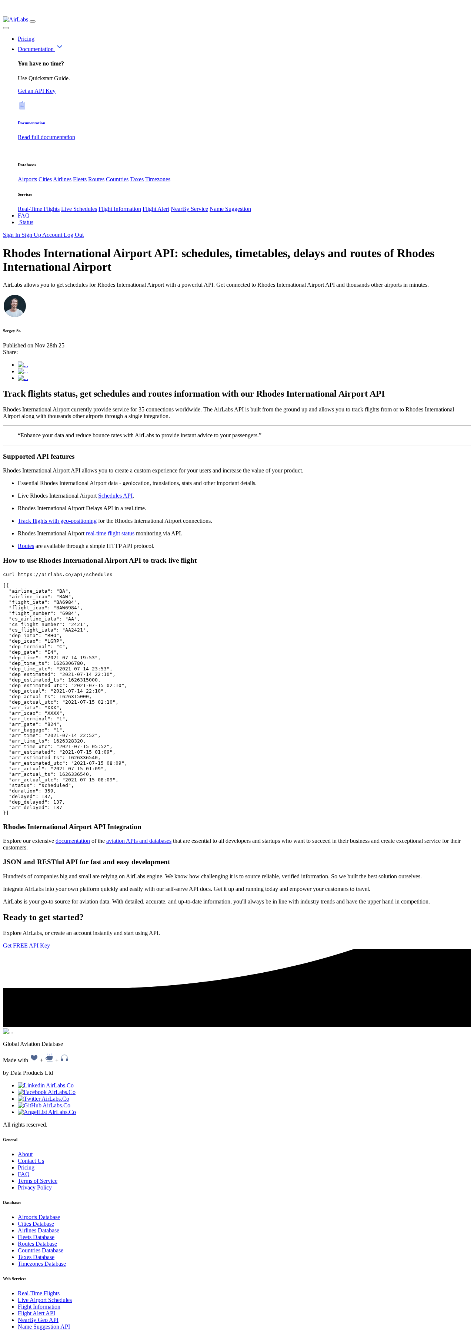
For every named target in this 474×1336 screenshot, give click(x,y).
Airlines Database (38, 1230)
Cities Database (36, 1224)
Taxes (137, 179)
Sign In (12, 235)
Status (25, 222)
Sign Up (31, 235)
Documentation (36, 49)
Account (53, 235)
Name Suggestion (230, 209)
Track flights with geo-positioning (57, 521)
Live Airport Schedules (45, 1300)
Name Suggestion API (44, 1326)
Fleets (80, 179)
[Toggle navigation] (33, 21)
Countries (117, 179)
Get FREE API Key (26, 945)
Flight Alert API (36, 1313)
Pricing (26, 39)
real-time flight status (110, 533)
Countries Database (40, 1250)
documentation (73, 841)
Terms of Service (37, 1181)
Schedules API (115, 495)
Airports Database (39, 1217)
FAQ (24, 215)
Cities (45, 179)
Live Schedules (79, 209)
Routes (96, 179)
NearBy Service (189, 209)
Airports (27, 179)
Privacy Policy (35, 1187)
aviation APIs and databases (138, 841)
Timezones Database (42, 1264)
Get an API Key (37, 91)
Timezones (157, 179)
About (25, 1154)
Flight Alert (156, 209)
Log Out (74, 235)
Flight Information (120, 209)
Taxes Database (36, 1257)
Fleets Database (36, 1237)
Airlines (62, 179)
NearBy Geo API (38, 1320)
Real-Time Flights (39, 209)
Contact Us (31, 1161)
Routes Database (37, 1244)
